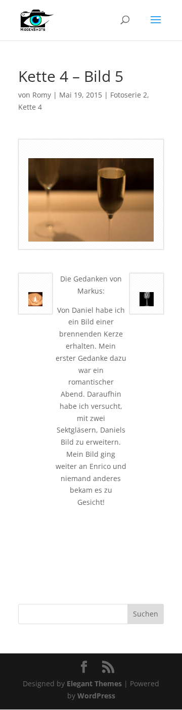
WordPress (96, 695)
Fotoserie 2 (128, 95)
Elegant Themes (94, 683)
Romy (41, 95)
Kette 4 (30, 107)
